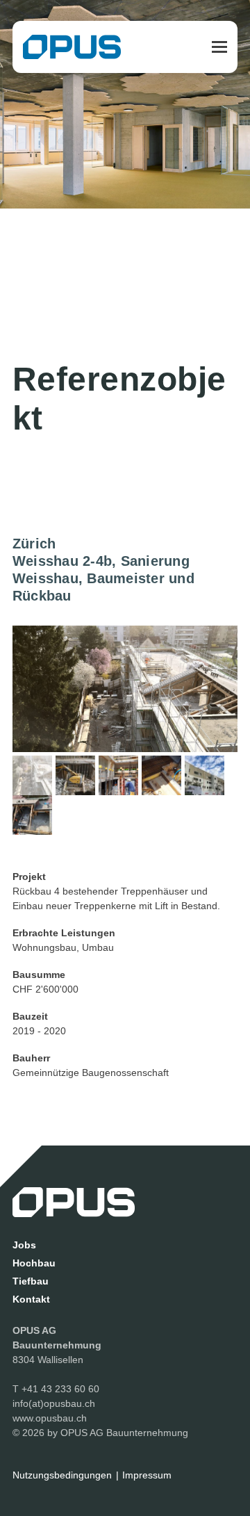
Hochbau (34, 1263)
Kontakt (31, 1299)
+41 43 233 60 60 (60, 1388)
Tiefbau (30, 1281)
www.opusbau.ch (49, 1418)
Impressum (147, 1475)
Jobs (24, 1244)
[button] (219, 47)
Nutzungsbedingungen (62, 1475)
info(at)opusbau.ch (53, 1403)
